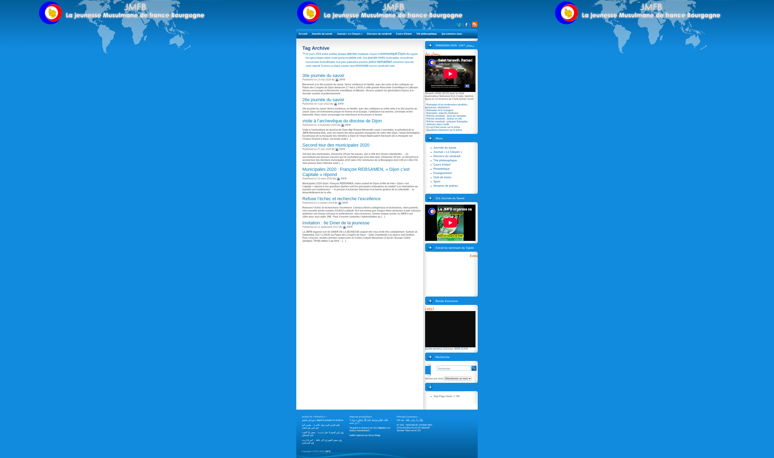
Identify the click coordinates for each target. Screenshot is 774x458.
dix (408, 53)
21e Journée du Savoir (450, 198)
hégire (320, 57)
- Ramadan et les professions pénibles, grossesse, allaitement (446, 106)
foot (308, 57)
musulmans (327, 61)
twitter (458, 24)
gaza (313, 57)
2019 (318, 53)
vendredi (383, 65)
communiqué (387, 54)
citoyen (373, 53)
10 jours (310, 53)
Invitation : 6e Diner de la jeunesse (335, 222)
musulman (406, 57)
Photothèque (441, 168)
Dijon (402, 53)
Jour (364, 57)
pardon (363, 61)
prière (372, 61)
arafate (333, 53)
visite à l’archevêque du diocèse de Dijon (342, 120)
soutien (345, 65)
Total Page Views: (443, 396)
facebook (466, 24)
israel (334, 57)
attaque (342, 53)
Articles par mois (430, 373)
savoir (316, 65)
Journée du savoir (444, 147)
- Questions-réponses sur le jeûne (443, 130)
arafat (325, 53)
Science (325, 65)
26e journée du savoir (323, 99)
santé (309, 66)
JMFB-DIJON (461, 348)
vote (392, 65)
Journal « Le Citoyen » (447, 151)
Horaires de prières (445, 185)
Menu (439, 138)
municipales (392, 57)
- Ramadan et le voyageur (439, 110)
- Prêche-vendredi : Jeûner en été (443, 118)
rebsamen (398, 62)
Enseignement (442, 173)
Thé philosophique (445, 160)
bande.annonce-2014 (437, 348)
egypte (414, 54)
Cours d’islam (442, 164)
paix (343, 61)
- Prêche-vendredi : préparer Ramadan (446, 121)
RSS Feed (474, 24)
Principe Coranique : (407, 416)
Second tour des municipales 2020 (335, 145)
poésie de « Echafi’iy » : (314, 416)
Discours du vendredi (446, 156)
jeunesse (343, 57)
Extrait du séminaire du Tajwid (455, 247)
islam (327, 57)
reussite (409, 61)
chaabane (362, 53)
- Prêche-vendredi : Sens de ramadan (445, 115)
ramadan (384, 61)
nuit (338, 61)
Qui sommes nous (451, 33)
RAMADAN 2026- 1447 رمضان (455, 45)
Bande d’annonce (447, 301)
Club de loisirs (442, 177)
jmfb (359, 57)
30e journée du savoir (323, 75)
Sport (353, 66)
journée (373, 57)
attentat (352, 53)
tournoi (373, 66)
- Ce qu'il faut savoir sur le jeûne (442, 127)
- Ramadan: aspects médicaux (441, 113)
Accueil (303, 33)
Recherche (442, 357)
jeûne (352, 57)
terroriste (362, 65)
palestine (352, 61)
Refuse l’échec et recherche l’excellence (341, 198)
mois (381, 57)
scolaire (335, 65)
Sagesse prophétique (360, 416)
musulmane (312, 61)
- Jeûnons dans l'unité (437, 124)
